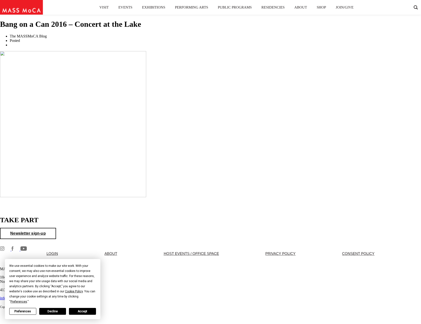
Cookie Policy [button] (74, 291)
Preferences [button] (18, 301)
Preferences (22, 311)
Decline (53, 311)
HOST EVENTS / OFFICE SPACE (191, 254)
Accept (82, 311)
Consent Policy (358, 254)
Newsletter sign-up (28, 233)
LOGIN (52, 254)
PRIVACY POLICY (280, 254)
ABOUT (111, 254)
